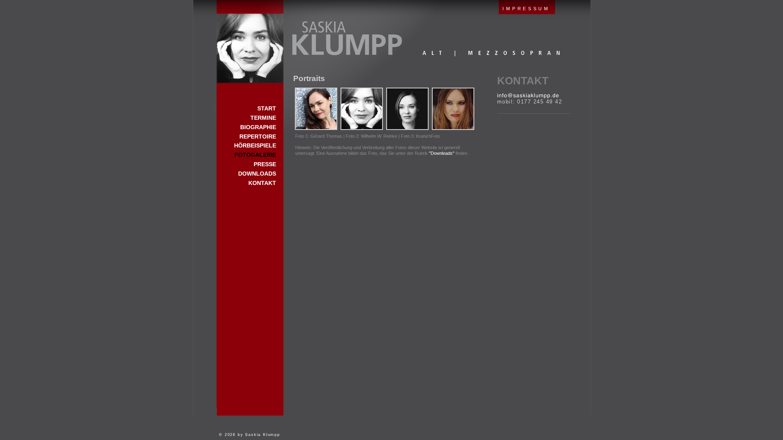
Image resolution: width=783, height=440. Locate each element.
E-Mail (528, 96)
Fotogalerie (255, 155)
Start (250, 41)
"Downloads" (441, 153)
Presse (265, 164)
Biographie (258, 127)
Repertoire (257, 136)
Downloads (257, 173)
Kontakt (523, 81)
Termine (263, 117)
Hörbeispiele (255, 145)
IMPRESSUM (526, 8)
